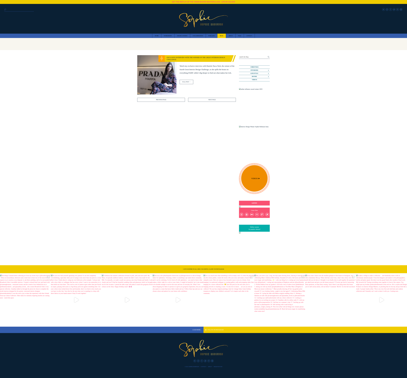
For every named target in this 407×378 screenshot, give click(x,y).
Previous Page (161, 99)
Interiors (254, 70)
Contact (203, 366)
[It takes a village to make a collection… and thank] (381, 299)
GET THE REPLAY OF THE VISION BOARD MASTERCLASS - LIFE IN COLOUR (203, 2)
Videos (254, 79)
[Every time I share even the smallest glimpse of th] (330, 299)
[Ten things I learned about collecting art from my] (25, 299)
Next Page (212, 99)
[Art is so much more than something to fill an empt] (229, 299)
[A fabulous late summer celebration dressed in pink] (127, 299)
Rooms (254, 76)
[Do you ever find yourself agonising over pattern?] (76, 299)
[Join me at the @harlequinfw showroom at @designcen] (178, 299)
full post (185, 82)
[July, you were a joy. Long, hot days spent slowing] (279, 299)
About (210, 366)
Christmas (254, 67)
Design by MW (218, 366)
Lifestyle (254, 73)
